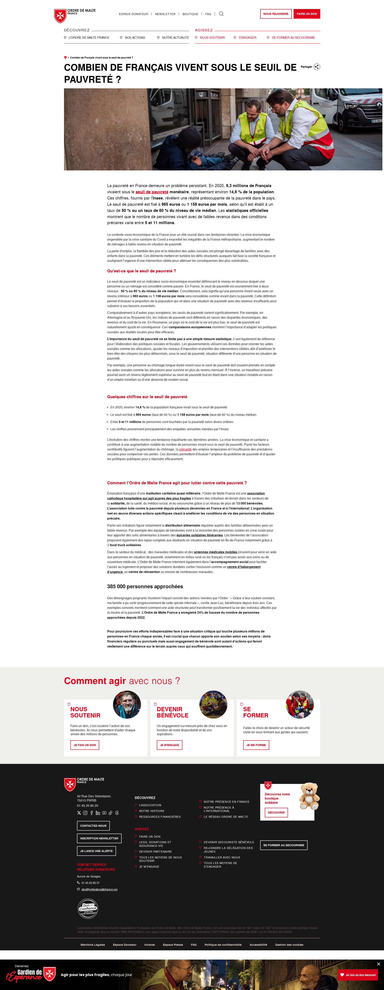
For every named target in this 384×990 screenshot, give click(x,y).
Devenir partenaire (155, 851)
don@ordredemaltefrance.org (99, 889)
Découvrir (276, 813)
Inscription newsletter (99, 838)
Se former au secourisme (284, 845)
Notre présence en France (226, 802)
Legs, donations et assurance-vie (155, 844)
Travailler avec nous (222, 857)
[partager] (317, 66)
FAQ (208, 14)
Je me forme (256, 745)
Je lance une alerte (96, 851)
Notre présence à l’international (219, 809)
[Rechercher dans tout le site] (221, 14)
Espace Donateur (133, 14)
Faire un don (307, 14)
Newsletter (165, 14)
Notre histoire (152, 811)
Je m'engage (169, 745)
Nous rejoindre (275, 14)
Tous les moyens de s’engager (220, 864)
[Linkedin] (98, 813)
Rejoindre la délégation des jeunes (228, 849)
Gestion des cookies (289, 945)
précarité (185, 449)
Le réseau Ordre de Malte (226, 817)
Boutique (190, 14)
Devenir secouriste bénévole (229, 842)
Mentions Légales (93, 945)
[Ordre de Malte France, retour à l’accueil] (74, 16)
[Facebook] (92, 813)
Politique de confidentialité (223, 945)
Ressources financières (160, 817)
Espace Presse (173, 945)
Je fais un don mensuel (361, 975)
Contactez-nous (93, 826)
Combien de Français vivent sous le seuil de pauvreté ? (101, 57)
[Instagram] (85, 813)
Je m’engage (149, 866)
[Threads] (117, 813)
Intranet (149, 945)
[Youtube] (104, 813)
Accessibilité (258, 945)
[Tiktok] (110, 813)
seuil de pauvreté (152, 192)
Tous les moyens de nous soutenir (160, 859)
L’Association (150, 805)
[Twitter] (79, 813)
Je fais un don (85, 745)
